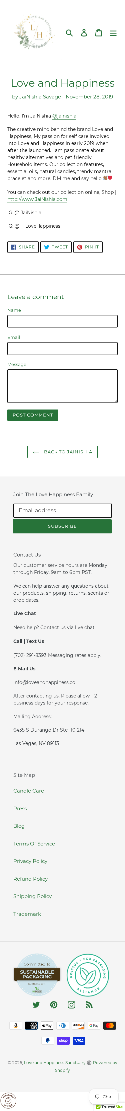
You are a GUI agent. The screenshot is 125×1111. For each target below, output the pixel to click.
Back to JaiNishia (68, 451)
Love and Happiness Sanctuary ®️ (58, 1062)
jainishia (64, 116)
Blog (19, 826)
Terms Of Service (34, 843)
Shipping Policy (32, 896)
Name (14, 310)
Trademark (27, 914)
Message (16, 364)
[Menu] (113, 32)
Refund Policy (30, 879)
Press (20, 808)
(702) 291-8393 (30, 655)
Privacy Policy (30, 861)
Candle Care (28, 791)
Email (13, 337)
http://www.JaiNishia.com (37, 199)
